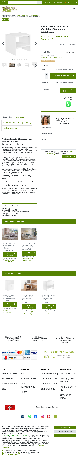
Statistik (20, 450)
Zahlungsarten (9, 383)
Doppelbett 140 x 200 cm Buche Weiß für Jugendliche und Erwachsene (9, 246)
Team (24, 391)
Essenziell (9, 450)
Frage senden (68, 156)
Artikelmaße (20, 117)
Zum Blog (3, 1)
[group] (10, 233)
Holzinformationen (10, 128)
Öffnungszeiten (49, 383)
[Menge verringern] (46, 77)
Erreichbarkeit (28, 378)
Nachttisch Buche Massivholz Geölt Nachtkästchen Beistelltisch (27, 298)
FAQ (23, 373)
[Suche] (39, 2)
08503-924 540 (68, 373)
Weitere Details (9, 123)
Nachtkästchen (34, 15)
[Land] (65, 2)
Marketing (32, 450)
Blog (4, 388)
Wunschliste (46, 89)
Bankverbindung (49, 373)
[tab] (8, 117)
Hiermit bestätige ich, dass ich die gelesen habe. (58, 153)
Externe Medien (11, 452)
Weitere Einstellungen (10, 455)
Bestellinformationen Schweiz (47, 407)
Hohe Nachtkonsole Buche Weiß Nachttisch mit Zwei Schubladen (10, 297)
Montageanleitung (24, 123)
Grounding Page (65, 396)
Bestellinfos (8, 378)
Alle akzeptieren (65, 427)
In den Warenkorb (62, 76)
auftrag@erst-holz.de (67, 380)
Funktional (35, 452)
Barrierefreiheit (48, 388)
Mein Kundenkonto (28, 385)
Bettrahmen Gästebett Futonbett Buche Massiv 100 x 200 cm (28, 245)
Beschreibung (8, 117)
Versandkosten (9, 373)
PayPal (24, 452)
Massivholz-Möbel (22, 15)
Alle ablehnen (65, 436)
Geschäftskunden (50, 378)
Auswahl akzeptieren (65, 431)
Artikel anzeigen (10, 254)
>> (59, 407)
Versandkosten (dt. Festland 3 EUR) (51, 57)
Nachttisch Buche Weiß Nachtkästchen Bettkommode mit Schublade (49, 298)
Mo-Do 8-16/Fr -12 (68, 388)
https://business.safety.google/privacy (16, 435)
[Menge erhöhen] (46, 74)
